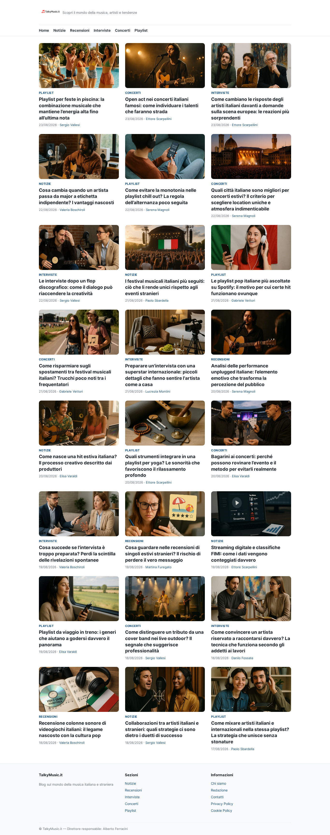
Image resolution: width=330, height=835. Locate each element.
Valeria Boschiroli (72, 210)
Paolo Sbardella (156, 300)
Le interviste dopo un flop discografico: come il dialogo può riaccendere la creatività (76, 287)
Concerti (122, 30)
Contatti (217, 797)
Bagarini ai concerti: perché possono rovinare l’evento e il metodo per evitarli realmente (243, 463)
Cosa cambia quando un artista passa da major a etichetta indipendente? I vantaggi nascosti (76, 196)
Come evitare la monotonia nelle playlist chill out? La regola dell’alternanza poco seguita (160, 196)
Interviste (102, 30)
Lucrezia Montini (157, 391)
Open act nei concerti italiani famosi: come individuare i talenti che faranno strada (161, 105)
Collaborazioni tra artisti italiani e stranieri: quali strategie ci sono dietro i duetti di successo (162, 729)
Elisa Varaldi (68, 476)
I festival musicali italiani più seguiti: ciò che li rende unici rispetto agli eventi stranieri (165, 287)
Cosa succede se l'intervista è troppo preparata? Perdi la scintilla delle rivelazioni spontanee (77, 554)
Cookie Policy (221, 810)
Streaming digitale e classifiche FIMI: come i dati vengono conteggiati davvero (245, 554)
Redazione (219, 790)
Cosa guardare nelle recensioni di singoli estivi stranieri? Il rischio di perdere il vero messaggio (163, 554)
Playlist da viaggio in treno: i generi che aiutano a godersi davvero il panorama (77, 638)
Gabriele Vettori (243, 300)
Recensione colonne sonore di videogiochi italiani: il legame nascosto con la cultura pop (72, 729)
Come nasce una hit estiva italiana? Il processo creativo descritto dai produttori (78, 463)
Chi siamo (218, 783)
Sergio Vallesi (70, 125)
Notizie (59, 30)
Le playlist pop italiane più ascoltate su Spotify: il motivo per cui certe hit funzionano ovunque (251, 287)
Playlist (141, 30)
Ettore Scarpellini (159, 119)
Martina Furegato (158, 567)
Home (44, 30)
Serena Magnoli (157, 210)
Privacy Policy (222, 804)
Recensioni (79, 30)
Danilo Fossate (242, 658)
